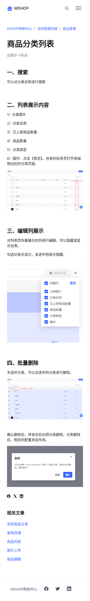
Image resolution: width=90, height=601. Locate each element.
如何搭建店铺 (47, 29)
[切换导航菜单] (78, 8)
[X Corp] (15, 496)
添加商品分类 (17, 524)
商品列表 (14, 541)
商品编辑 (14, 559)
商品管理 (69, 29)
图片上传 (14, 550)
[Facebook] (8, 496)
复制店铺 (14, 533)
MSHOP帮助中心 (19, 29)
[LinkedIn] (21, 496)
